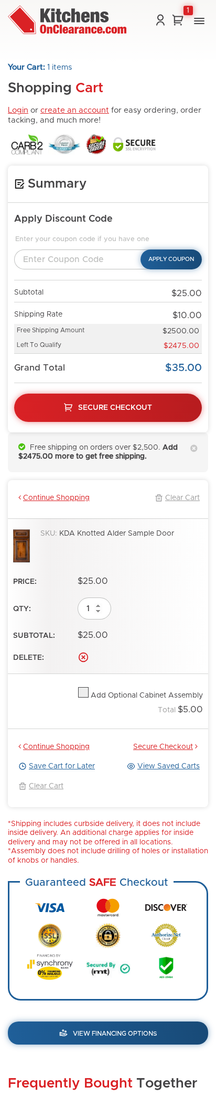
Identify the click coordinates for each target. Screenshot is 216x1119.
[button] (199, 21)
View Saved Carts (168, 766)
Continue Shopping (56, 498)
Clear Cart (182, 498)
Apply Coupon (171, 259)
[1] (177, 20)
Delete (83, 657)
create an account (74, 110)
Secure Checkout (163, 747)
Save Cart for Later (62, 766)
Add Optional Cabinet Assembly (146, 695)
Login (18, 110)
